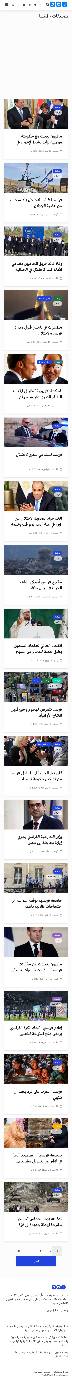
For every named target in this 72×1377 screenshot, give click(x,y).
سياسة (57, 107)
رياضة (57, 298)
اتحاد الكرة (56, 1004)
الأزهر (58, 622)
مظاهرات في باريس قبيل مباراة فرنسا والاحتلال (38, 330)
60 (18, 1251)
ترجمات (57, 680)
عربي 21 (57, 1068)
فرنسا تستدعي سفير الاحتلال (39, 455)
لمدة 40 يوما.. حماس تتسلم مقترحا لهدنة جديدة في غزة (40, 1222)
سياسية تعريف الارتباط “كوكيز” (55, 1375)
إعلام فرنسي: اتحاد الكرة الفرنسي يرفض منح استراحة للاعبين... (36, 1031)
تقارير (58, 362)
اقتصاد (57, 1126)
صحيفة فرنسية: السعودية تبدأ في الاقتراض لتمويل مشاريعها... (37, 1158)
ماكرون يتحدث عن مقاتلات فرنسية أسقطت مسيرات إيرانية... (36, 967)
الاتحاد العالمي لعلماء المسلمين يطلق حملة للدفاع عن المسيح (38, 649)
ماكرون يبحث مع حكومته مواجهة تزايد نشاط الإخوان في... (37, 139)
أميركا (58, 558)
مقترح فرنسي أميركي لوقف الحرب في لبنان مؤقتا (41, 585)
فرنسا (58, 112)
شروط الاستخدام (61, 1372)
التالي (36, 1261)
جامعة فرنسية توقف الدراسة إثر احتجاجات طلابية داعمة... (37, 903)
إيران (58, 940)
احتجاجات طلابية (54, 876)
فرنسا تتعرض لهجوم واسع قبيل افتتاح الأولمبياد (36, 712)
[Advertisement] (36, 61)
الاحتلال (57, 176)
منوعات (57, 935)
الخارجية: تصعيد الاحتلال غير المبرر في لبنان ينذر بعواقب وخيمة (36, 521)
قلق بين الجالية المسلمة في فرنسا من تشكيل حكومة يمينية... (36, 776)
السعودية (56, 1131)
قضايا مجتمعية (44, 298)
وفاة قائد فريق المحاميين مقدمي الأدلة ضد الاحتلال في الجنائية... (37, 266)
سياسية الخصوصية (42, 1372)
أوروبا (58, 367)
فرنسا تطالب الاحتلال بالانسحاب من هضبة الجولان (36, 203)
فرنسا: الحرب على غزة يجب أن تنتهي (38, 1094)
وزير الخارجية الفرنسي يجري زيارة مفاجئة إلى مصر (39, 840)
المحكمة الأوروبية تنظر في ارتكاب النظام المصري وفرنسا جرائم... (37, 394)
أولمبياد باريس (55, 685)
